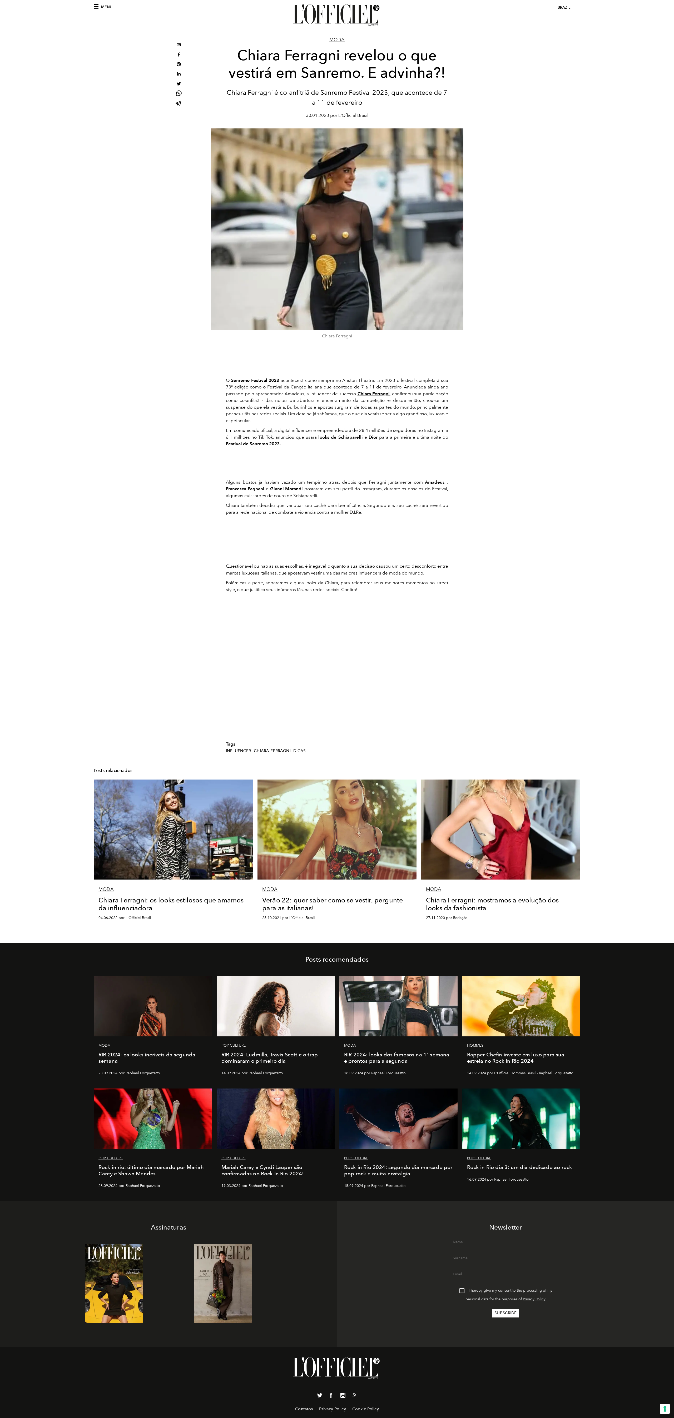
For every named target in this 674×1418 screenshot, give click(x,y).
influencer (238, 750)
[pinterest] (179, 65)
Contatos (304, 1408)
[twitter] (179, 84)
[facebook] (179, 55)
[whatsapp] (179, 94)
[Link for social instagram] (342, 1396)
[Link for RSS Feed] (354, 1396)
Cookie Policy (365, 1408)
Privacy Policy (534, 1299)
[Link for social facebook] (331, 1396)
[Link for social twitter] (319, 1396)
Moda (337, 40)
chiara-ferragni (272, 750)
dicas (299, 750)
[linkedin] (179, 74)
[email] (179, 45)
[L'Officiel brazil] (337, 15)
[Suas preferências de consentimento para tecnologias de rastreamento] (665, 1409)
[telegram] (179, 104)
